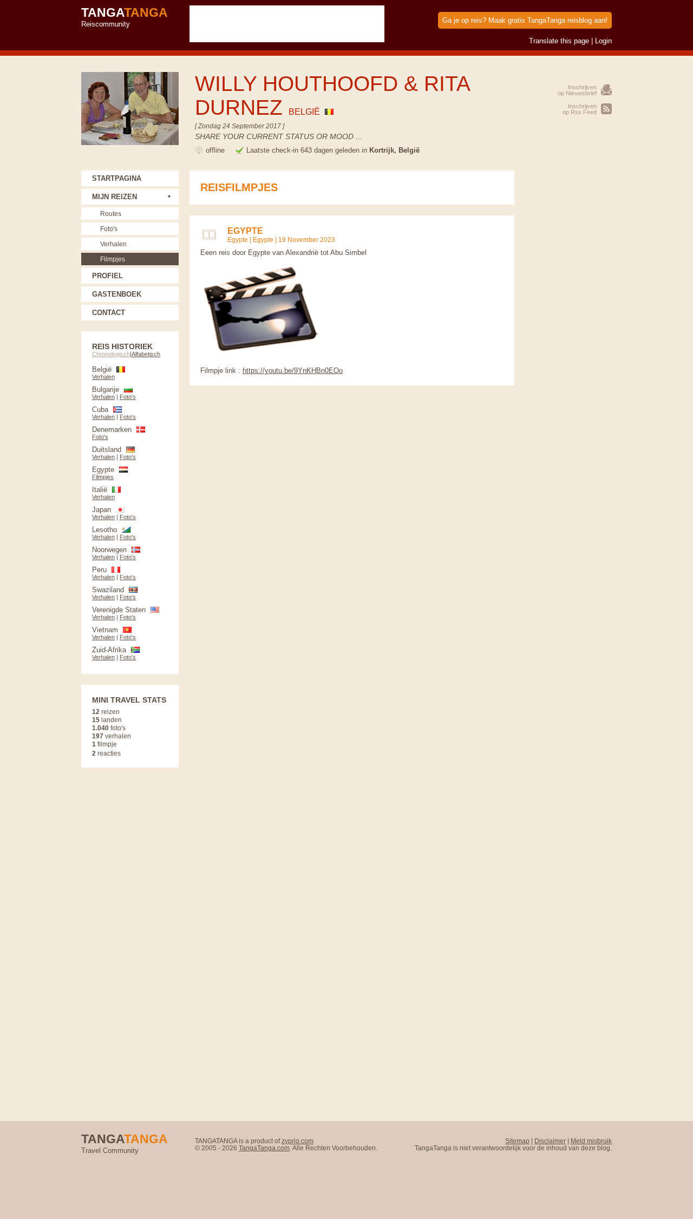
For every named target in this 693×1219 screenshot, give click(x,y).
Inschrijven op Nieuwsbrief (577, 90)
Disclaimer (550, 1140)
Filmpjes (112, 259)
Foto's (108, 228)
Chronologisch (111, 354)
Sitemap (517, 1140)
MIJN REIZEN (114, 197)
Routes (110, 213)
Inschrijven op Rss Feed (580, 109)
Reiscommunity (124, 16)
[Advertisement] (568, 333)
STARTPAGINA (116, 178)
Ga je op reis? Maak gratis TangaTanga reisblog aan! (524, 20)
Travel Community (124, 1143)
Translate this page (559, 41)
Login (603, 41)
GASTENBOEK (116, 294)
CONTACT (108, 313)
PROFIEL (107, 276)
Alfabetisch (146, 354)
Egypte (237, 239)
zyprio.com (297, 1140)
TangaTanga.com (264, 1147)
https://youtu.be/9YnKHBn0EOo (293, 370)
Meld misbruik (591, 1140)
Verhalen (113, 243)
